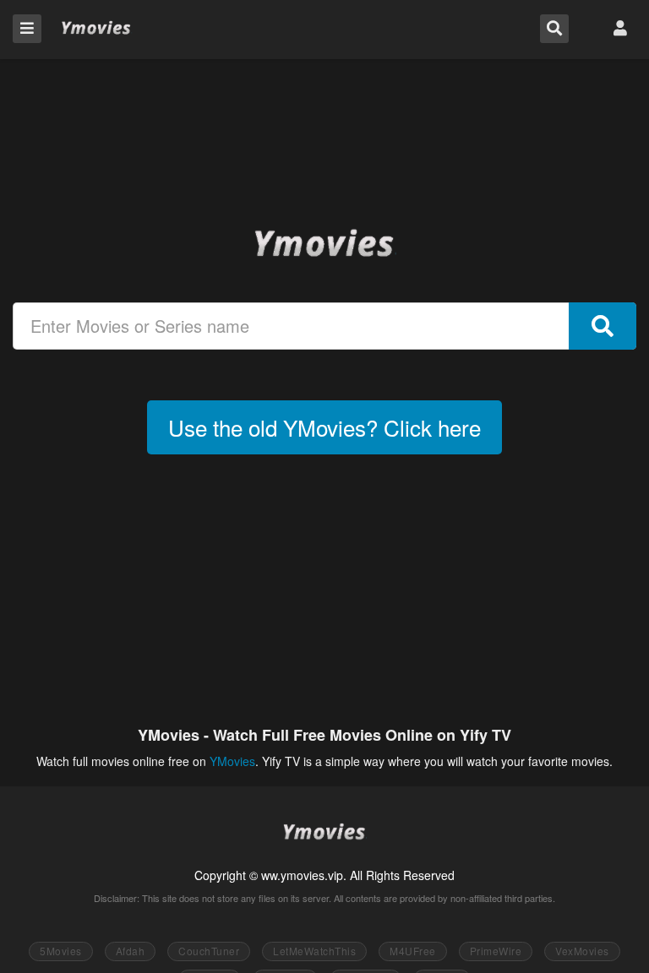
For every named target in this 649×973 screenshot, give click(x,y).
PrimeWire (496, 950)
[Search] (602, 326)
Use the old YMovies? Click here (324, 427)
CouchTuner (208, 950)
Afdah (130, 950)
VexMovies (582, 950)
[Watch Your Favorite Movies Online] (324, 242)
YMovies (96, 28)
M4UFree (413, 950)
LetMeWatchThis (314, 950)
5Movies (61, 950)
